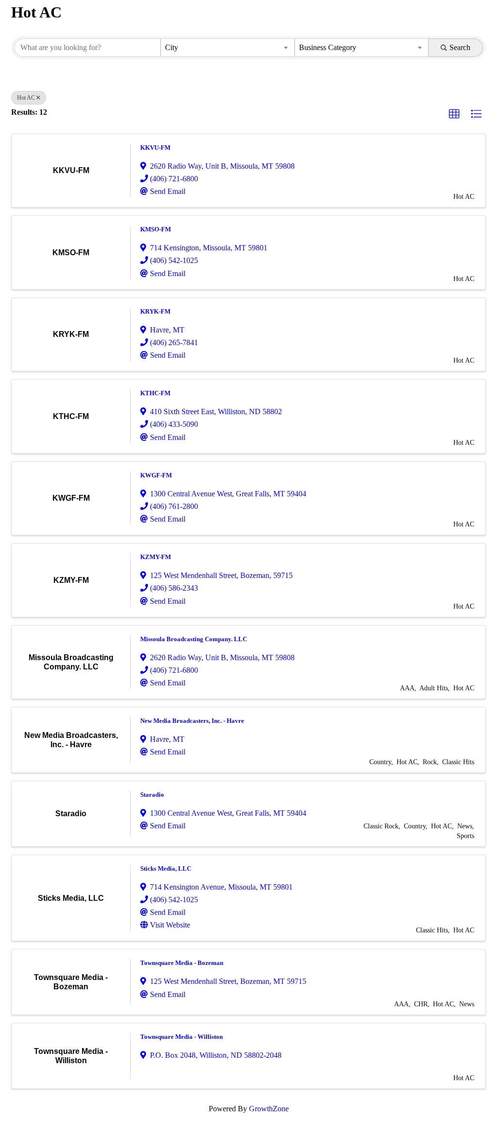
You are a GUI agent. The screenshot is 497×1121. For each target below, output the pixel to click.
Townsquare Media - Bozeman (181, 962)
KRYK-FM (155, 311)
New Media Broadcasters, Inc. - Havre (192, 720)
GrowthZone (269, 1108)
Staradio (152, 794)
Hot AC (26, 97)
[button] (454, 114)
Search (459, 47)
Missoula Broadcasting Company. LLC (193, 639)
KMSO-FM (155, 229)
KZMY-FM (155, 556)
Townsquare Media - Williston (181, 1036)
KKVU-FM (155, 147)
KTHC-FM (155, 393)
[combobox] (228, 47)
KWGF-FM (156, 475)
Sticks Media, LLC (165, 868)
